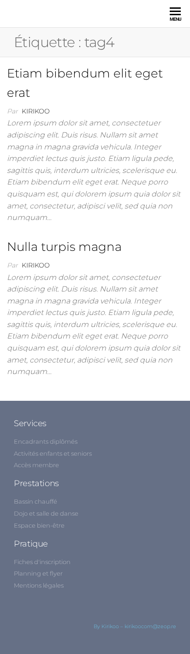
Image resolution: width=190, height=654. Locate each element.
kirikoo (36, 111)
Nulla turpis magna (64, 246)
